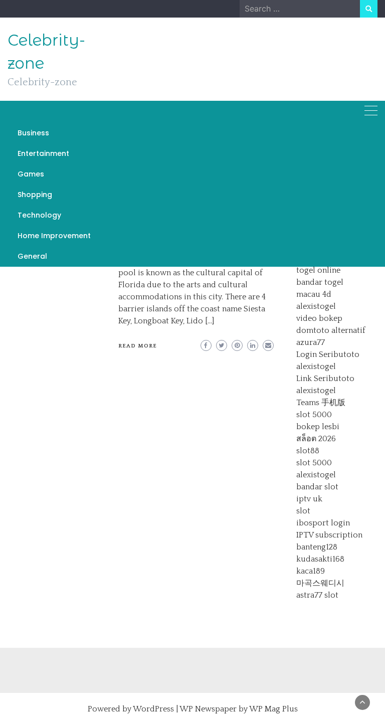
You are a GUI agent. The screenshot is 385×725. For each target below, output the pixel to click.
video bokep (319, 318)
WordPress (153, 708)
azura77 (310, 342)
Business (33, 133)
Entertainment (43, 153)
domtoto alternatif (330, 330)
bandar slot (317, 486)
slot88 (307, 450)
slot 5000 (314, 414)
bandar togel (319, 282)
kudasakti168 (320, 559)
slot (303, 510)
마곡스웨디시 (320, 583)
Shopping (35, 195)
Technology (39, 215)
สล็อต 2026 (316, 438)
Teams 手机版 (320, 402)
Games (31, 174)
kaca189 (310, 571)
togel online (318, 270)
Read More (137, 346)
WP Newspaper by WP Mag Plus (238, 708)
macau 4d (313, 294)
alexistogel (316, 306)
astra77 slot (317, 595)
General (32, 256)
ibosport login (323, 522)
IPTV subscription (329, 534)
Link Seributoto (325, 378)
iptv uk (309, 498)
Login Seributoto (327, 354)
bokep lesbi (317, 426)
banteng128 (316, 547)
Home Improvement (54, 236)
